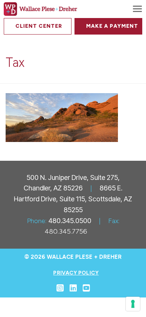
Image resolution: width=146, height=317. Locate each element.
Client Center (38, 26)
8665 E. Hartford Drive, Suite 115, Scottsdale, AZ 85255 (73, 199)
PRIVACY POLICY (75, 273)
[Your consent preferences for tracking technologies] (133, 304)
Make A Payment (112, 26)
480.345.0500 (69, 221)
